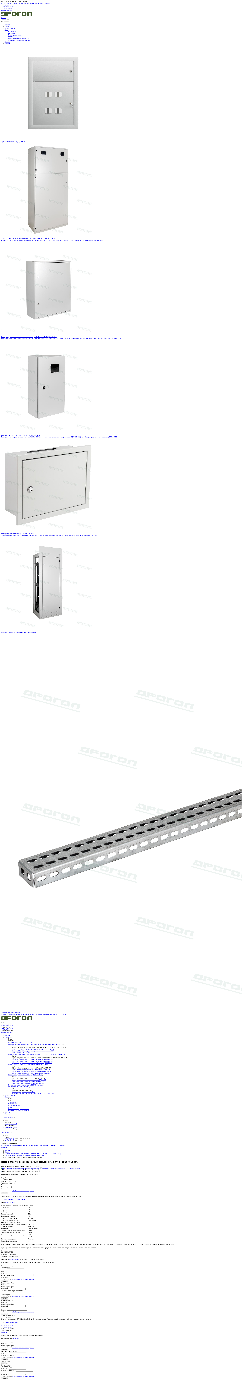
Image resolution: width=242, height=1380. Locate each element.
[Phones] (1, 1022)
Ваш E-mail (4, 1277)
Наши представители (15, 35)
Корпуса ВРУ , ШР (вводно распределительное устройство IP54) (64, 240)
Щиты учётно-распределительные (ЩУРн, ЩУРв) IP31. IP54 (20, 435)
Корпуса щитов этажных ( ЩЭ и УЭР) (13, 142)
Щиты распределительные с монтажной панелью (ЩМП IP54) (61, 338)
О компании (12, 31)
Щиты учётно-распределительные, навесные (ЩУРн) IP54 (98, 437)
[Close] (8, 1024)
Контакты (8, 43)
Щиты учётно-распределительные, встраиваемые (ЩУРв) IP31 (58, 437)
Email (3, 1189)
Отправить (5, 1192)
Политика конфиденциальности (18, 38)
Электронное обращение (13, 1322)
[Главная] (16, 1020)
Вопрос (4, 1271)
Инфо (6, 30)
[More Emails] (11, 1132)
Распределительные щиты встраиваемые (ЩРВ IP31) (18, 535)
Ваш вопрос (5, 1374)
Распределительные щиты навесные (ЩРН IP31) (50, 535)
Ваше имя (4, 1185)
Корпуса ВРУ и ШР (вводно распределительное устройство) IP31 (22, 240)
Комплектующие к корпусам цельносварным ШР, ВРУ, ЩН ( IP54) (44, 1014)
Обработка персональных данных (19, 40)
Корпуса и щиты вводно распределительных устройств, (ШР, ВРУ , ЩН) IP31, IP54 (28, 238)
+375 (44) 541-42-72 (7, 1029)
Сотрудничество (10, 28)
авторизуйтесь (14, 1259)
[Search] (3, 1022)
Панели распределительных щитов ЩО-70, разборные (18, 632)
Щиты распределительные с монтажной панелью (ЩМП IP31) (21, 338)
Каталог (7, 26)
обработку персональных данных (23, 1191)
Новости (7, 42)
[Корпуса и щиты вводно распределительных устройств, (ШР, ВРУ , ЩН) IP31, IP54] (63, 1044)
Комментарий (5, 1294)
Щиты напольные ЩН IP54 (94, 240)
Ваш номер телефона (8, 1187)
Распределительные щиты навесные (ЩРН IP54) (82, 535)
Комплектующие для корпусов (11, 1012)
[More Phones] (14, 1117)
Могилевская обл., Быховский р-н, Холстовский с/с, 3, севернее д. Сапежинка (26, 3)
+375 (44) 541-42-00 (7, 1025)
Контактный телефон (8, 1275)
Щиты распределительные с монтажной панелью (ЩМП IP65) (101, 338)
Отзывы (11, 36)
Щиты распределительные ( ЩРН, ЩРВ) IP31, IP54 (17, 533)
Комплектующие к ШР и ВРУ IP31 (12, 1014)
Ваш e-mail (4, 1289)
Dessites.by (15, 1338)
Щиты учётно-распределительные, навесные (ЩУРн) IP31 (19, 437)
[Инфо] (9, 1097)
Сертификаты (12, 33)
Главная (7, 25)
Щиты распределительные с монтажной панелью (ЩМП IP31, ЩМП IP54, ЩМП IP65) (29, 337)
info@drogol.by (5, 5)
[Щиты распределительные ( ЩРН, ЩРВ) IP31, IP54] (42, 1075)
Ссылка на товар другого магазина (12, 1291)
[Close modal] (14, 1183)
